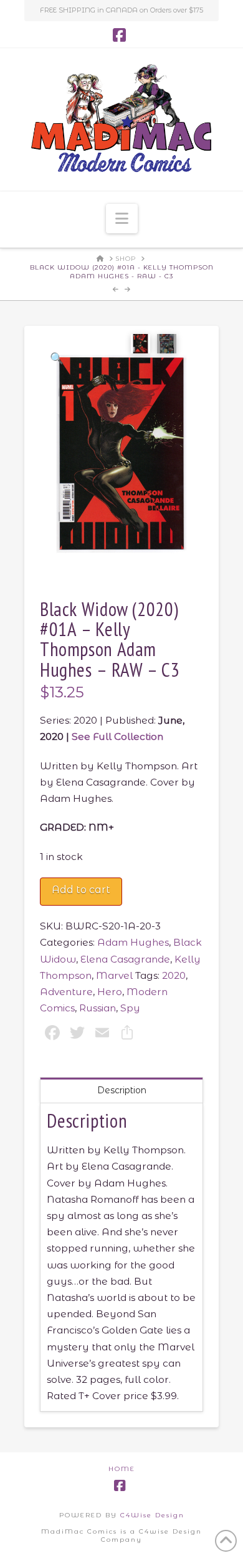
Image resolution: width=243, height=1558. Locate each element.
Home (121, 1469)
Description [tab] (121, 1090)
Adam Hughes (133, 942)
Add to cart (81, 890)
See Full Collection (117, 736)
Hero (109, 992)
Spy (130, 1008)
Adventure (66, 992)
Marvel (114, 975)
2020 (174, 975)
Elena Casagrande (125, 959)
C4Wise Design (152, 1515)
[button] (122, 218)
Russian (97, 1008)
